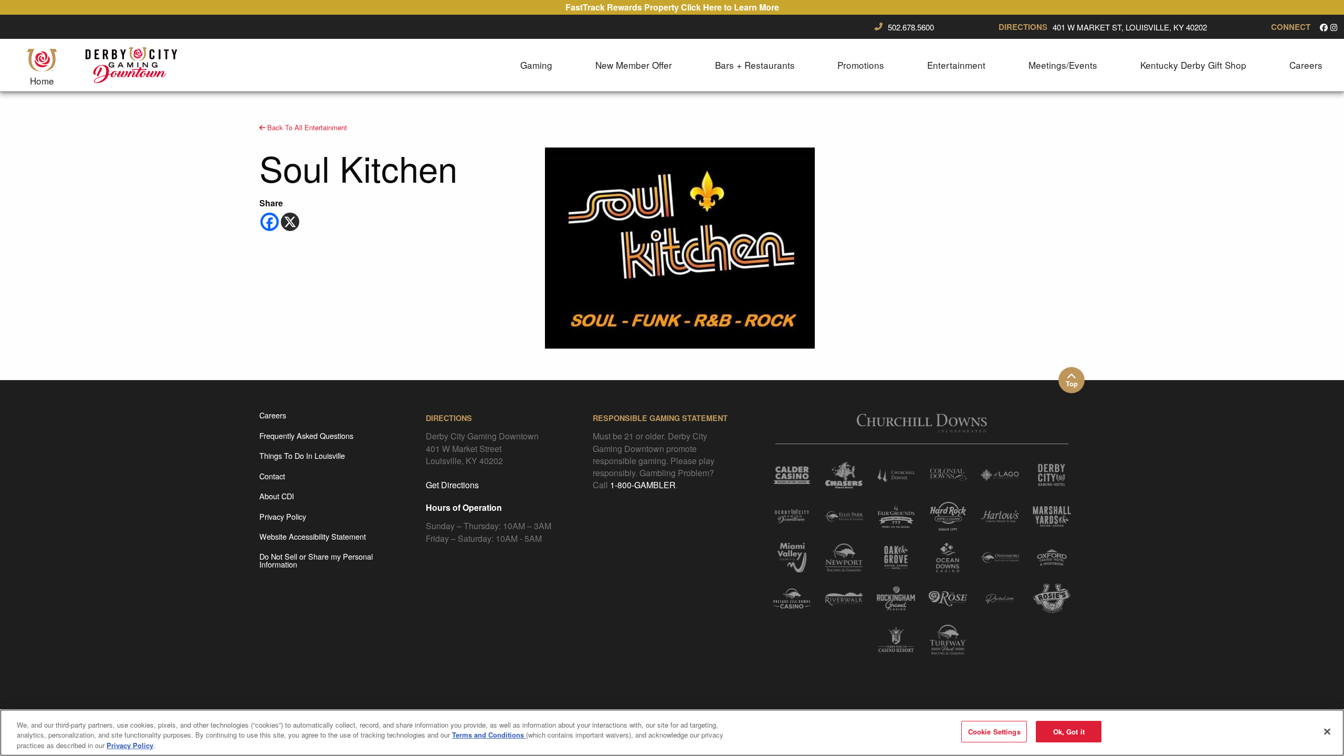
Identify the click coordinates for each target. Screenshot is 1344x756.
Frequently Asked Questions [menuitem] (306, 435)
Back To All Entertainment (306, 127)
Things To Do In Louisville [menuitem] (302, 455)
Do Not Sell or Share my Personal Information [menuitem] (316, 560)
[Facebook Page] (1324, 27)
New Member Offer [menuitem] (633, 64)
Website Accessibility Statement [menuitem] (312, 536)
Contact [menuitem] (272, 475)
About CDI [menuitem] (276, 495)
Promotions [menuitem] (860, 64)
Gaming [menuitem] (536, 64)
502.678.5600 (911, 27)
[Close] (1327, 731)
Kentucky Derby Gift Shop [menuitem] (1193, 64)
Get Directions (452, 485)
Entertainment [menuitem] (956, 64)
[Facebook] (269, 222)
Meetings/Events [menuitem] (1062, 64)
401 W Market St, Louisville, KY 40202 (1130, 27)
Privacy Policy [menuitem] (282, 516)
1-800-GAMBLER (643, 485)
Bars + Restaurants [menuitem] (755, 64)
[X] (290, 222)
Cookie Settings (994, 732)
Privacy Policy (130, 745)
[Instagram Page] (1333, 27)
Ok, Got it (1069, 732)
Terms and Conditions (489, 735)
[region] (672, 732)
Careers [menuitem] (1305, 64)
